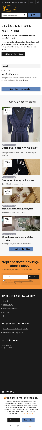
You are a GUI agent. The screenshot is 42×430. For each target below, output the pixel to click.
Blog (4, 316)
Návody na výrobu (9, 234)
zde (30, 426)
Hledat (25, 15)
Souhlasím (28, 420)
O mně (5, 301)
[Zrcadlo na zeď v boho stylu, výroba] (21, 223)
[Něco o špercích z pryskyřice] (21, 195)
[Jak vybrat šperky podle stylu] (21, 167)
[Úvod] (9, 8)
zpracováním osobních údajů (23, 281)
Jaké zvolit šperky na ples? (20, 147)
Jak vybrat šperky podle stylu (18, 180)
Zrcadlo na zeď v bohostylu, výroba (15, 329)
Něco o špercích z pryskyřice (17, 208)
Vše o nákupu (8, 305)
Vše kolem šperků (9, 145)
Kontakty (6, 312)
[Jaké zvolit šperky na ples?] (21, 124)
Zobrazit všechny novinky (20, 89)
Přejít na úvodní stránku (13, 54)
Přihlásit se (33, 277)
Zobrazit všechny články (21, 249)
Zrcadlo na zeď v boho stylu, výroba (17, 238)
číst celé (25, 80)
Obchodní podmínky (10, 308)
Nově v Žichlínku (10, 74)
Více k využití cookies (26, 413)
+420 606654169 (9, 2)
